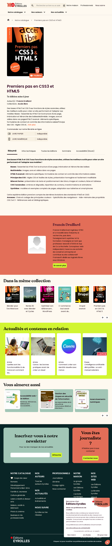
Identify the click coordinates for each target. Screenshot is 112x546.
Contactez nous (90, 458)
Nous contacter (59, 489)
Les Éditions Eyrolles (78, 489)
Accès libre (23, 104)
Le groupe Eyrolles (78, 482)
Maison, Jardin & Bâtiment (17, 506)
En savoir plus (60, 265)
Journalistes (57, 478)
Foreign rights (58, 485)
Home (8, 20)
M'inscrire (56, 455)
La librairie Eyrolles (95, 492)
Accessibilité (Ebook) (85, 151)
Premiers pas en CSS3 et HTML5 (47, 20)
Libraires (56, 481)
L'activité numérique (78, 495)
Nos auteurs (36, 12)
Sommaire (66, 151)
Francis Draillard (24, 101)
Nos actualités (57, 12)
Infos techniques (29, 151)
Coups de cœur (18, 478)
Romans (14, 481)
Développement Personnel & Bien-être (20, 486)
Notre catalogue (15, 12)
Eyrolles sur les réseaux (41, 513)
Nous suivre (100, 5)
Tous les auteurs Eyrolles (42, 482)
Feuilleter (36, 75)
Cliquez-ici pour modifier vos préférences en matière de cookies (77, 541)
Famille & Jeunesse (18, 491)
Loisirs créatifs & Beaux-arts (20, 500)
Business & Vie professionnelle (17, 516)
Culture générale (17, 495)
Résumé (12, 150)
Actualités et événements (40, 499)
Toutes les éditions (49, 151)
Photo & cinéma (17, 511)
